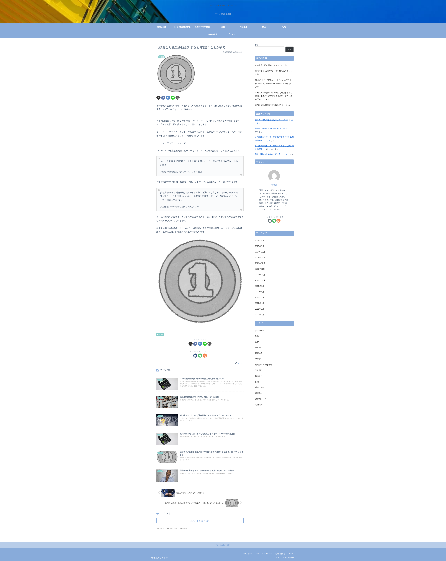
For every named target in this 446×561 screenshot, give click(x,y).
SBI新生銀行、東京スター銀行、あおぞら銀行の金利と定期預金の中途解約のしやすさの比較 (273, 83)
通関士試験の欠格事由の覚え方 (268, 154)
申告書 (161, 334)
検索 (256, 45)
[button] (177, 98)
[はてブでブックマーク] (168, 98)
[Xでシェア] (158, 98)
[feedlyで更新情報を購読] (200, 356)
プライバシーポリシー (264, 554)
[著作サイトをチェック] (195, 356)
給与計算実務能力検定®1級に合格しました (273, 105)
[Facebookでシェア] (163, 98)
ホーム (291, 554)
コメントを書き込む (200, 520)
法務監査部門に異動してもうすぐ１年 (271, 65)
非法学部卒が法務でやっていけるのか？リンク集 (273, 72)
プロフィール (247, 554)
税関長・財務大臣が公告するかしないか (271, 120)
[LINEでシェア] (173, 98)
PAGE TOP (224, 545)
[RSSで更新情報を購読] (205, 356)
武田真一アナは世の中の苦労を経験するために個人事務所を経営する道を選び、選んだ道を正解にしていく (273, 96)
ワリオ (267, 140)
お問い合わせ (280, 554)
